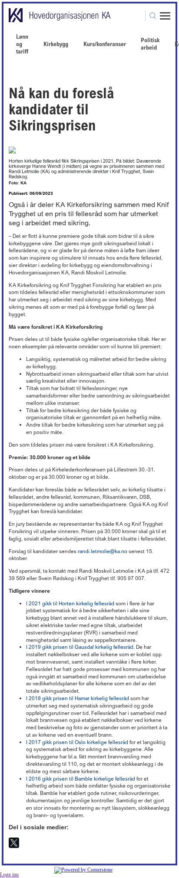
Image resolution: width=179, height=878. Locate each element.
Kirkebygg (55, 43)
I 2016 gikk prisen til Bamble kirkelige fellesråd (80, 778)
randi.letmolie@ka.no (102, 551)
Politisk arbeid (150, 43)
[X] (14, 843)
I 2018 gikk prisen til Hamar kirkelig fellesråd (77, 698)
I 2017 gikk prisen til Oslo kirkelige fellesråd (77, 742)
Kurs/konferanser (104, 43)
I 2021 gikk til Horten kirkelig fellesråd (70, 603)
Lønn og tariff (22, 44)
